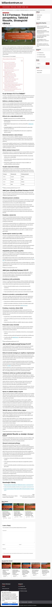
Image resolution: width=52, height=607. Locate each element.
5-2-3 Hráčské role (40, 52)
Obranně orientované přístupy (9, 90)
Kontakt (3, 586)
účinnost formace (24, 305)
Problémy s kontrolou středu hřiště (10, 80)
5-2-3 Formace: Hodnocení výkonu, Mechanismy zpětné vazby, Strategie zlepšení (7, 514)
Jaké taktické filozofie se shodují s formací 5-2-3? (12, 89)
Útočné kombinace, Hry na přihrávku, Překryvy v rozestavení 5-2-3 (43, 40)
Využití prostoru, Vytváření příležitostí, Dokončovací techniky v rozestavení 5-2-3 (43, 31)
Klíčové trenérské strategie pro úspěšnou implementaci (13, 84)
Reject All (14, 602)
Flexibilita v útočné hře (8, 72)
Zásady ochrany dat (5, 588)
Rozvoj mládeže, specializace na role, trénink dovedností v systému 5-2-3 (43, 45)
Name (4, 544)
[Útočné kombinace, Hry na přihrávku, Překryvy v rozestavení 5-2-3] (35, 566)
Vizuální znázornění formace (9, 68)
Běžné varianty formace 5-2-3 (9, 67)
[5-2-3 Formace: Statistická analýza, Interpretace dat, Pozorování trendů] (30, 506)
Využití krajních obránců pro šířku (9, 73)
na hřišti (9, 365)
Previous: (10, 496)
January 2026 (39, 72)
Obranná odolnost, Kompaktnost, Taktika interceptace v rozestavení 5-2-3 (18, 484)
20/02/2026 (14, 576)
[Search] (49, 7)
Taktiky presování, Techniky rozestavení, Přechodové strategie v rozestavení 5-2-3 (43, 27)
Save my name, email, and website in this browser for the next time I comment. (18, 553)
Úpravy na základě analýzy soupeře (10, 86)
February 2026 (39, 70)
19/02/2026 (24, 576)
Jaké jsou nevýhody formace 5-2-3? (9, 76)
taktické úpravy (15, 337)
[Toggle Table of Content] (21, 61)
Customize (6, 602)
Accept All (10, 604)
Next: (27, 496)
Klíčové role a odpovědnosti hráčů (10, 64)
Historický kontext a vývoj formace (10, 66)
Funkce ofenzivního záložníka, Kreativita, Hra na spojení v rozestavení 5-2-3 (19, 486)
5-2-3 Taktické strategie (41, 56)
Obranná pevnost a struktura (9, 71)
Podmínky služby (24, 602)
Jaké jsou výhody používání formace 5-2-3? (11, 69)
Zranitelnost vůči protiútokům (9, 77)
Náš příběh (30, 602)
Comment (5, 530)
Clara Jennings (5, 25)
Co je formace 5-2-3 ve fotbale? (9, 62)
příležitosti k (31, 123)
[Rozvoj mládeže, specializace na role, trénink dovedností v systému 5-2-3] (45, 566)
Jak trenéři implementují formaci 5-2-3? (10, 82)
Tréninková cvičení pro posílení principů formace (12, 85)
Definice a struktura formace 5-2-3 (10, 63)
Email (20, 544)
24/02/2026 (4, 576)
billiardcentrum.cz (12, 2)
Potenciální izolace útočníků (9, 81)
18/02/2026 (34, 575)
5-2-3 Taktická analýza (6, 12)
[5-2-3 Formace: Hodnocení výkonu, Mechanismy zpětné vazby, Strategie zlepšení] (7, 506)
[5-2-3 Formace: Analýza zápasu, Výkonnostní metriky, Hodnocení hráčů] (18, 506)
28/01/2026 (10, 25)
